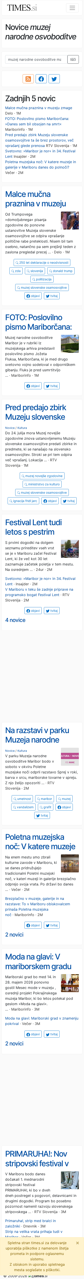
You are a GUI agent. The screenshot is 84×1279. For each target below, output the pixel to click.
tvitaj (54, 296)
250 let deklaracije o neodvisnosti (43, 262)
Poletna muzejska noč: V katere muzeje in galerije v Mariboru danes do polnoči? (40, 851)
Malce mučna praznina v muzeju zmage (38, 108)
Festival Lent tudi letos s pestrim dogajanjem (33, 532)
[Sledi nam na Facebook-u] (41, 78)
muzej (66, 799)
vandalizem (25, 807)
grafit (47, 807)
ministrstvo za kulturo (43, 484)
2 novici (14, 934)
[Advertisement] (42, 676)
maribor (46, 799)
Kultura (22, 428)
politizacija (43, 279)
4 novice (15, 620)
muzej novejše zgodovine (43, 476)
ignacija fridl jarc (24, 501)
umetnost (23, 799)
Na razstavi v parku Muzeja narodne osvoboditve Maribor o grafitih (40, 744)
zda (17, 271)
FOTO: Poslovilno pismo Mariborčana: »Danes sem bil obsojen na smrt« (38, 332)
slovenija (36, 271)
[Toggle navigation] (72, 7)
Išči (73, 59)
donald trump (62, 271)
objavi (35, 296)
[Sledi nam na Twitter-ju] (54, 78)
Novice (10, 428)
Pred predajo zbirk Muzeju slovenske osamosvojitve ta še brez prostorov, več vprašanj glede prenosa (39, 140)
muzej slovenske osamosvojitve (43, 287)
